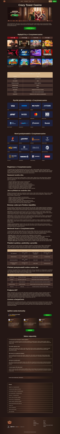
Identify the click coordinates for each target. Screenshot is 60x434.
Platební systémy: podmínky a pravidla (15, 401)
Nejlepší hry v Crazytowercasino (14, 387)
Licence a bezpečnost (12, 407)
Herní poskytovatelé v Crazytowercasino (15, 393)
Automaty (46, 37)
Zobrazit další (30, 330)
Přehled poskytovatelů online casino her (15, 403)
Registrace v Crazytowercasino (14, 395)
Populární (12, 37)
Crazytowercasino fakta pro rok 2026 (15, 389)
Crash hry (35, 37)
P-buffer (44, 426)
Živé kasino (23, 37)
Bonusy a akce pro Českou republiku (15, 397)
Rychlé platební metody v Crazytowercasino (16, 391)
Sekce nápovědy (11, 411)
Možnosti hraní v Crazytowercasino (14, 399)
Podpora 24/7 (11, 405)
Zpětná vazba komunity (12, 409)
